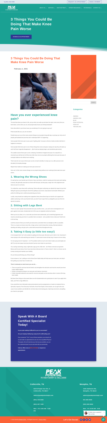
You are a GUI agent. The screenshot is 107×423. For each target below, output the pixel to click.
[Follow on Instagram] (81, 420)
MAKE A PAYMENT (95, 1)
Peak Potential (78, 122)
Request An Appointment (77, 1)
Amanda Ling (77, 118)
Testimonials (88, 8)
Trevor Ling (77, 127)
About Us (42, 8)
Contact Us (96, 8)
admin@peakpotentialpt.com (43, 395)
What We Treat (61, 8)
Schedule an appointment (21, 36)
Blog (74, 120)
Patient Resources (75, 8)
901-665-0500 (87, 400)
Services (51, 8)
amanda (75, 116)
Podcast (76, 124)
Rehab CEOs (22, 419)
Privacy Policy (42, 419)
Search (93, 102)
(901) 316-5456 (10, 1)
